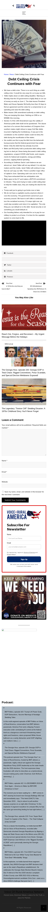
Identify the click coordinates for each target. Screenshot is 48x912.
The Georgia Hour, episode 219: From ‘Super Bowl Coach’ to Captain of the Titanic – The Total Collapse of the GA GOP (24, 819)
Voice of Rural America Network (24, 891)
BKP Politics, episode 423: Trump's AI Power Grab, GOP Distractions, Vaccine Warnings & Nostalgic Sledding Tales (23, 714)
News (12, 74)
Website (5, 482)
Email (4, 472)
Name (4, 461)
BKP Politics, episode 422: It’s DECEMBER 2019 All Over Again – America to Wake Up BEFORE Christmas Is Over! (23, 786)
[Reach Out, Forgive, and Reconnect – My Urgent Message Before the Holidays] (24, 317)
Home (6, 74)
